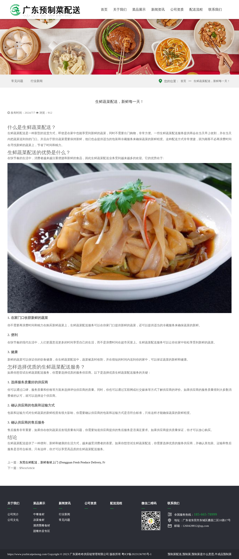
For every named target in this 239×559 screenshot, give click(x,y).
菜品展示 (139, 9)
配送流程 (196, 9)
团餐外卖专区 (41, 531)
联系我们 (215, 9)
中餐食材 (38, 514)
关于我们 (120, 9)
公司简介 (13, 514)
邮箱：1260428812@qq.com (191, 525)
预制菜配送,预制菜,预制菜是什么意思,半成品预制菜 (200, 554)
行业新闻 (37, 81)
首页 (104, 9)
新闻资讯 (158, 9)
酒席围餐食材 (41, 525)
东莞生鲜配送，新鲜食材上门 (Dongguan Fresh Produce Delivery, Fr (62, 462)
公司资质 (177, 9)
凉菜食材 (38, 519)
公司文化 (13, 519)
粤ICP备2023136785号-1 (137, 554)
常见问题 (17, 81)
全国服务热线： (195, 514)
